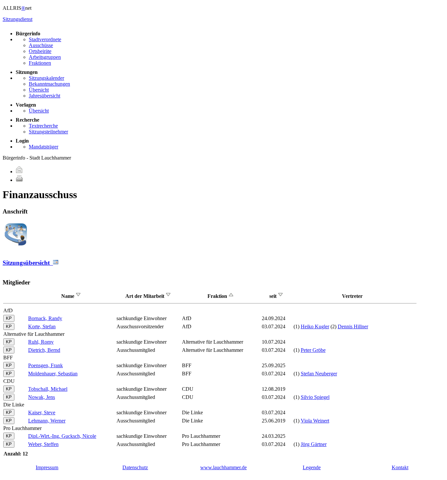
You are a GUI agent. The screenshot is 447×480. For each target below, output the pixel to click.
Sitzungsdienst (17, 19)
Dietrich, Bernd (44, 350)
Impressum (47, 467)
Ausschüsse (41, 45)
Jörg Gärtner (314, 444)
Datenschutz (135, 467)
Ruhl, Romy (41, 342)
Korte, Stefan (42, 326)
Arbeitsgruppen (45, 57)
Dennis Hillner (353, 326)
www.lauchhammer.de (223, 467)
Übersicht (39, 90)
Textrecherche (43, 126)
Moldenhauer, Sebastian (53, 373)
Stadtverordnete (45, 39)
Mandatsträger (43, 146)
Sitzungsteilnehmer (48, 131)
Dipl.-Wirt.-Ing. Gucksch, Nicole (62, 436)
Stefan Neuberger (319, 373)
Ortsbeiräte (40, 51)
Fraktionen (40, 63)
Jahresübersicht (44, 95)
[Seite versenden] (19, 171)
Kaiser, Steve (41, 412)
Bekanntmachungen (49, 84)
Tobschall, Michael (47, 389)
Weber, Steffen (43, 444)
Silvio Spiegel (315, 397)
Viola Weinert (315, 420)
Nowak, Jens (41, 397)
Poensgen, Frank (45, 365)
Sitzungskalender (46, 78)
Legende (312, 467)
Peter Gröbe (313, 350)
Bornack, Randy (45, 318)
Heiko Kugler (315, 326)
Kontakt (400, 467)
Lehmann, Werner (46, 420)
